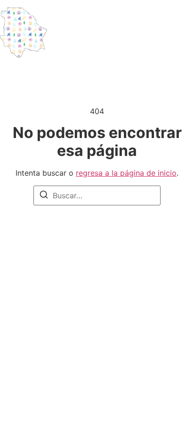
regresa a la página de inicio (126, 173)
